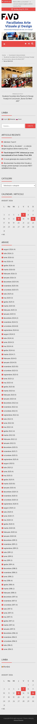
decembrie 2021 (9, 447)
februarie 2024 (9, 358)
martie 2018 (8, 589)
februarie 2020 (9, 532)
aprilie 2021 (8, 480)
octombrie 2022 (10, 411)
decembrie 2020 (10, 492)
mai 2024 (7, 346)
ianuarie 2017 (8, 629)
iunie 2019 (7, 556)
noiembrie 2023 (9, 366)
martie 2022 (8, 435)
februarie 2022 (9, 439)
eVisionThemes (18, 720)
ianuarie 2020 (9, 536)
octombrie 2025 (10, 290)
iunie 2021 (7, 471)
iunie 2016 (7, 649)
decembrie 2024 (10, 318)
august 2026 (8, 249)
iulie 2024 (7, 338)
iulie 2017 (7, 609)
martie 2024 (8, 354)
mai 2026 (7, 261)
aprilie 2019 (8, 564)
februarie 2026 (9, 274)
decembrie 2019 (9, 540)
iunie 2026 (8, 257)
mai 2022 (7, 427)
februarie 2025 (9, 310)
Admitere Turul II (10, 142)
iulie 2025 (7, 294)
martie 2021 (8, 484)
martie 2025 (8, 306)
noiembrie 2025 (9, 286)
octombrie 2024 (10, 326)
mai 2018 (7, 581)
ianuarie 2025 (9, 314)
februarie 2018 (9, 593)
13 (18, 219)
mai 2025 (7, 298)
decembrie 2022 (10, 403)
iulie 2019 (7, 552)
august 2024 (8, 334)
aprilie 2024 (8, 350)
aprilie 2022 (8, 431)
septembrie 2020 (10, 504)
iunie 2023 (7, 379)
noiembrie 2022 (9, 407)
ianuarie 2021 (8, 488)
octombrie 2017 (9, 605)
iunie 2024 (8, 342)
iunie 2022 (8, 423)
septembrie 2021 (10, 459)
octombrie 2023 (10, 371)
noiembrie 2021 (9, 451)
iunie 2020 (8, 516)
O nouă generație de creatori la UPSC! (17, 159)
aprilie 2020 (8, 524)
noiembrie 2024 (10, 322)
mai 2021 (7, 476)
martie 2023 (8, 391)
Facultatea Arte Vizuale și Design (18, 24)
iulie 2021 (7, 467)
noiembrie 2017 (9, 601)
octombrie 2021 (9, 455)
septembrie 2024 (10, 330)
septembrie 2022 (10, 415)
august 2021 (8, 463)
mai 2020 (7, 520)
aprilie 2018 (8, 585)
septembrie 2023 (10, 375)
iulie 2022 (7, 419)
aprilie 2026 (8, 265)
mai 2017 (7, 617)
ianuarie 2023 (9, 399)
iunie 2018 (7, 576)
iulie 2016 (7, 645)
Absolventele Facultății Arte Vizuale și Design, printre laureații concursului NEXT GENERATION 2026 (17, 165)
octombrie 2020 (10, 500)
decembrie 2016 (9, 633)
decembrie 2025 (10, 282)
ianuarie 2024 (9, 362)
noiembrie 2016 (9, 637)
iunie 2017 (7, 613)
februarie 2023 (9, 395)
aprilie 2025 (8, 302)
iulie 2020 (7, 512)
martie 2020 (8, 528)
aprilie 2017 (8, 621)
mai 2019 (7, 560)
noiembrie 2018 (9, 572)
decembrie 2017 (9, 597)
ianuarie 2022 (9, 443)
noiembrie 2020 (10, 496)
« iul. (3, 234)
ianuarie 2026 (9, 278)
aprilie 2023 (8, 387)
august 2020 (8, 508)
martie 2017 (8, 625)
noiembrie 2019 (9, 544)
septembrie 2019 (10, 548)
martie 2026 (8, 270)
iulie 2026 (7, 253)
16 (33, 219)
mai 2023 (7, 383)
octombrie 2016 (9, 641)
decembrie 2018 (9, 568)
